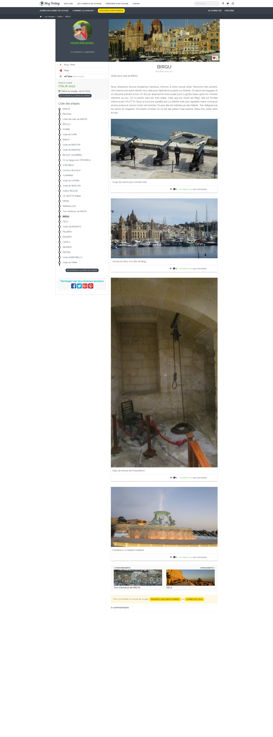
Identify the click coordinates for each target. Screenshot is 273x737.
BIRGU (66, 216)
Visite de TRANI (70, 262)
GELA (169, 587)
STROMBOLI (68, 165)
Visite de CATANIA (71, 180)
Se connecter (215, 11)
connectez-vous (194, 599)
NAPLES (66, 109)
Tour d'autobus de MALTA (127, 587)
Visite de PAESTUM (71, 145)
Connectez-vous (186, 189)
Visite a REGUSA (70, 191)
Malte (66, 70)
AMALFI (66, 139)
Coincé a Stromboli (71, 170)
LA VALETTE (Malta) (72, 196)
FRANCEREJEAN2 (82, 43)
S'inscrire (229, 11)
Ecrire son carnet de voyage (54, 11)
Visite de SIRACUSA (72, 186)
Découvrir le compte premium (111, 10)
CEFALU (66, 242)
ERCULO (67, 124)
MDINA (66, 201)
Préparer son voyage (117, 3)
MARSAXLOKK (69, 206)
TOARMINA (68, 175)
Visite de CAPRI (70, 134)
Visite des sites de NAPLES (75, 119)
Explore (68, 3)
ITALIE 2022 (66, 86)
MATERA (67, 252)
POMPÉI (66, 129)
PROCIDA (67, 114)
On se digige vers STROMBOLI (77, 160)
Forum (136, 3)
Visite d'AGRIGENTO (72, 227)
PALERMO (67, 232)
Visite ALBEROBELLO (72, 257)
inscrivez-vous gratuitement (165, 599)
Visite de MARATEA (71, 150)
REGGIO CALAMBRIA (72, 155)
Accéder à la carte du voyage (76, 96)
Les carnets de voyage (89, 3)
